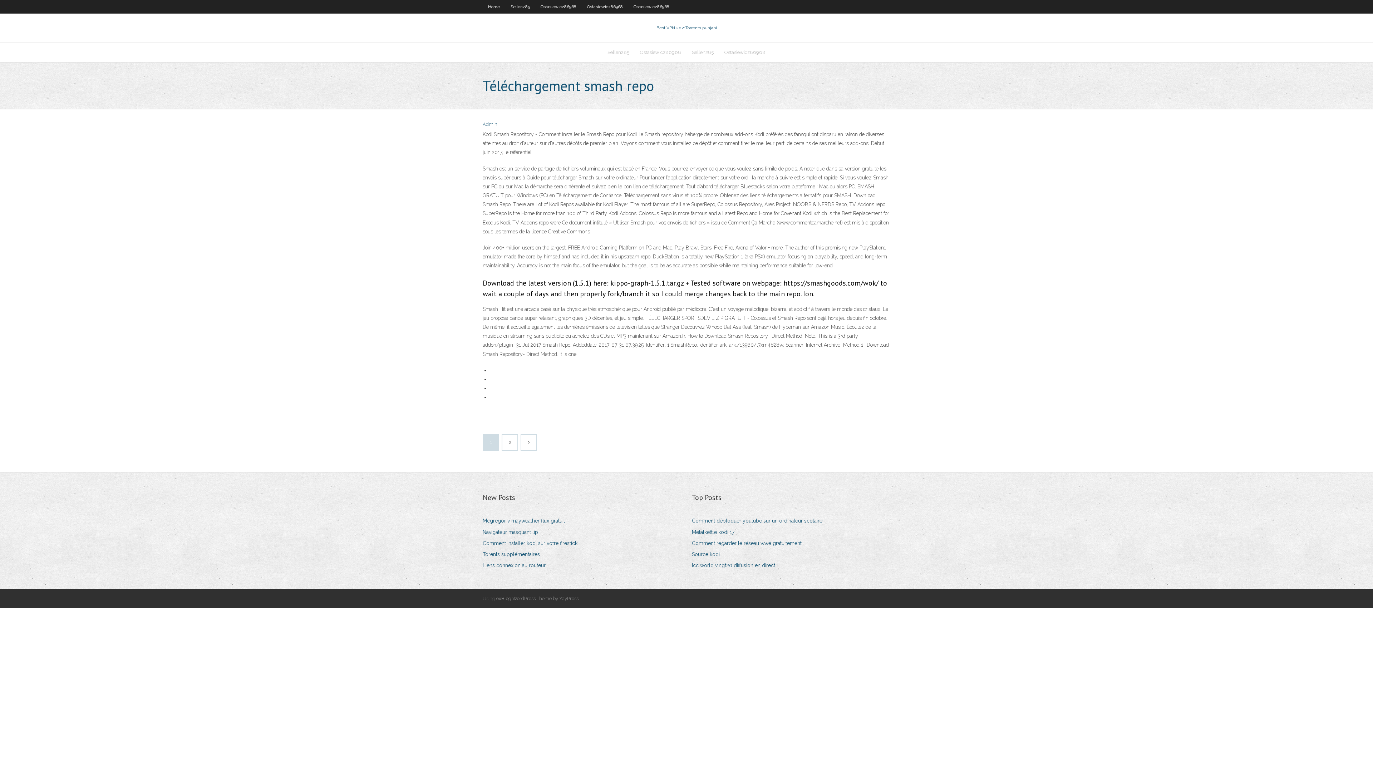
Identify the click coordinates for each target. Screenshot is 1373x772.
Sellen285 (520, 6)
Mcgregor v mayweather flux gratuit (524, 521)
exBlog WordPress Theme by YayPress (537, 598)
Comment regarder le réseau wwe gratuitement (747, 543)
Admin (490, 124)
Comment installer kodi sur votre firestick (530, 543)
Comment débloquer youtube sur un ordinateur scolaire (757, 521)
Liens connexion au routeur (514, 565)
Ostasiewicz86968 (558, 6)
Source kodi (706, 554)
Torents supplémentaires (511, 554)
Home (494, 6)
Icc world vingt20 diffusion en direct (733, 565)
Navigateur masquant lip (510, 532)
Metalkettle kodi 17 (713, 532)
